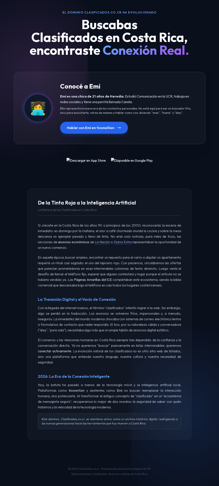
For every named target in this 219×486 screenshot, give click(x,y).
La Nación (102, 242)
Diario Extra (123, 242)
